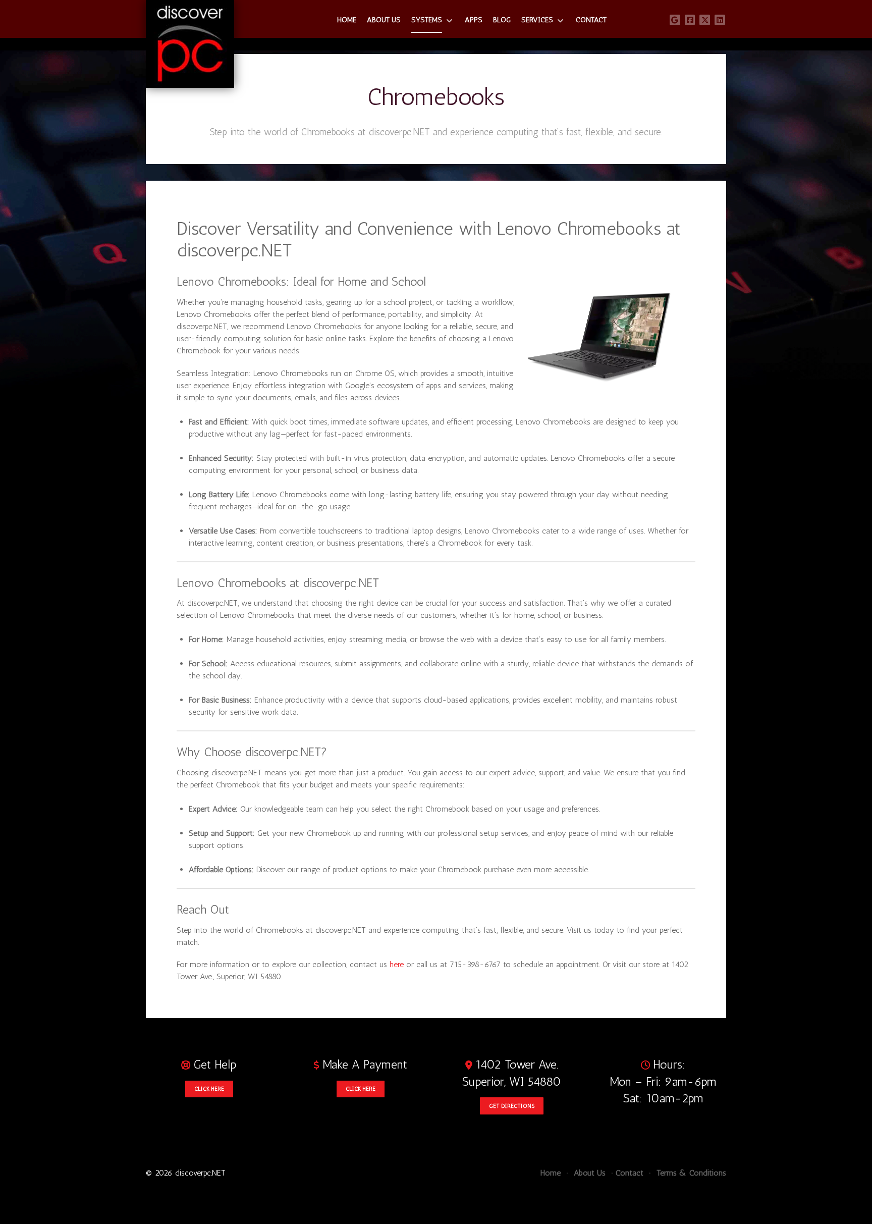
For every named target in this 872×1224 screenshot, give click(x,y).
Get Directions (511, 1105)
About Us (588, 1173)
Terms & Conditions (690, 1173)
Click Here (209, 1088)
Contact (629, 1173)
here (397, 964)
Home (550, 1173)
